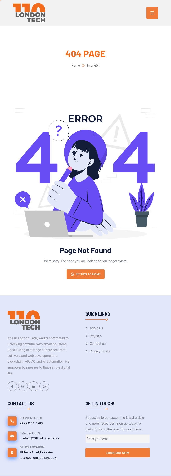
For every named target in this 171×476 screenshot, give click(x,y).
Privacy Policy (100, 351)
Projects (96, 336)
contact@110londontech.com (39, 438)
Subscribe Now (117, 453)
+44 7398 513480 (31, 423)
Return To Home (88, 274)
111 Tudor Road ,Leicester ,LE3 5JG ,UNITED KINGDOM (38, 454)
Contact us (98, 344)
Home (76, 65)
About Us (96, 328)
